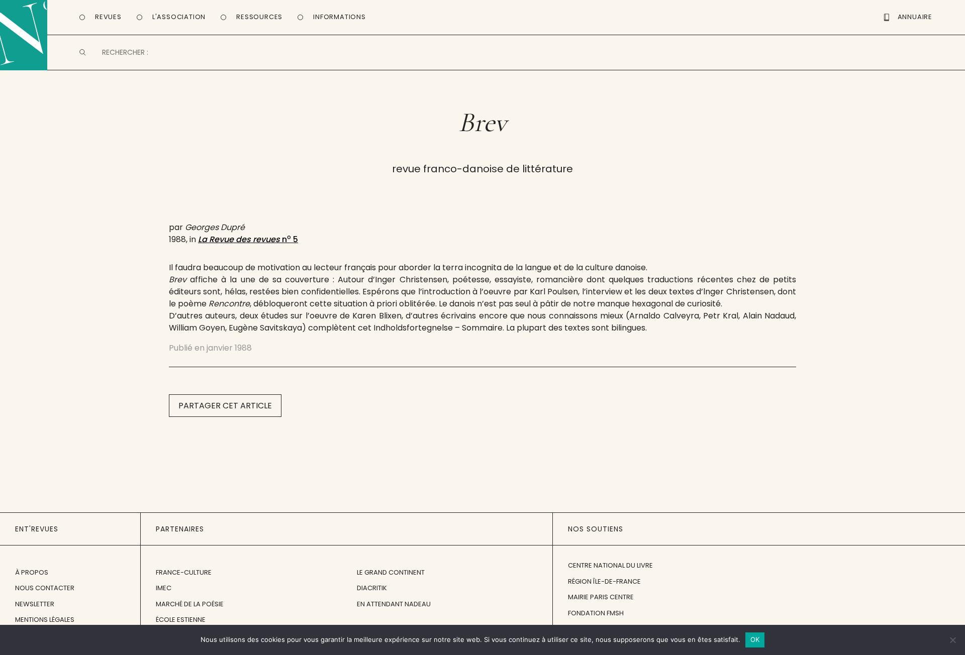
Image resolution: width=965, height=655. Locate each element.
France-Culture (184, 572)
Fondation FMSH (596, 613)
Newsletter (34, 604)
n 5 (248, 239)
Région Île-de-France (604, 581)
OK (755, 639)
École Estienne (181, 619)
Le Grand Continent (391, 572)
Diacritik (372, 588)
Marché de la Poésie (190, 604)
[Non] (952, 640)
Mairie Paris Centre (601, 597)
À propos (31, 572)
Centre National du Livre (610, 565)
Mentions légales (44, 619)
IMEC (163, 588)
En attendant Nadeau (394, 604)
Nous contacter (44, 588)
